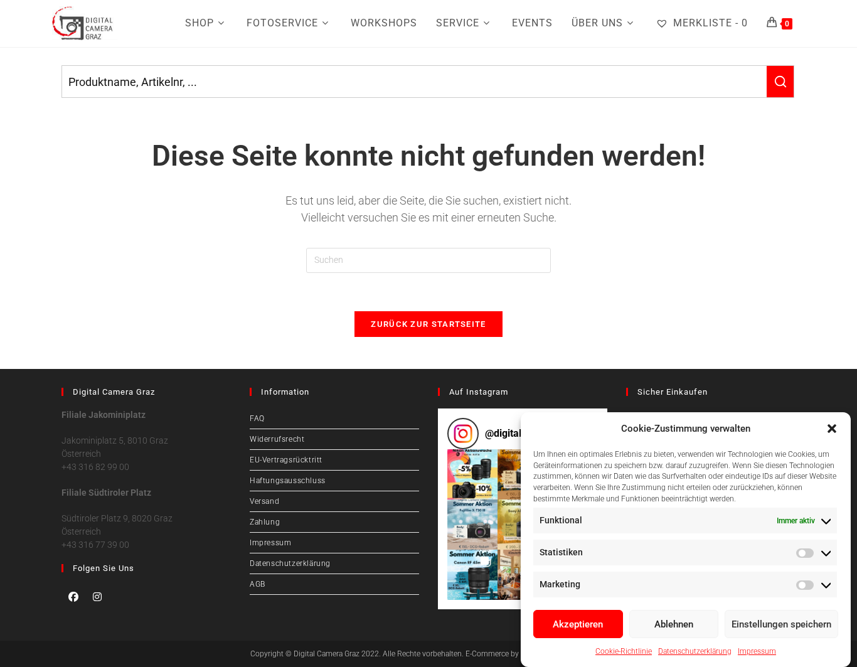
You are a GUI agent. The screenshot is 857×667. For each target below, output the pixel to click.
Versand (264, 501)
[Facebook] (73, 597)
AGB (257, 584)
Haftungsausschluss (288, 480)
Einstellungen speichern (781, 624)
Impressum (757, 651)
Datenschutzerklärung (695, 651)
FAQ (257, 418)
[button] (832, 428)
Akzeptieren (578, 624)
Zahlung (265, 522)
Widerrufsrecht (277, 439)
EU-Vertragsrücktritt (286, 460)
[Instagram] (97, 597)
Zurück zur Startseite (428, 324)
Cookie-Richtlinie (623, 651)
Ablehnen (673, 624)
